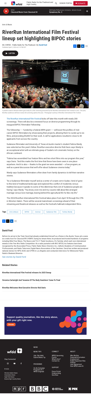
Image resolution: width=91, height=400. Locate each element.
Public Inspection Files (77, 361)
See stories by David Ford (14, 256)
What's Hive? (56, 359)
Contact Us (55, 361)
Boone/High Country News (12, 379)
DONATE (81, 3)
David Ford (43, 45)
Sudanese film (51, 212)
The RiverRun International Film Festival (24, 119)
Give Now (55, 375)
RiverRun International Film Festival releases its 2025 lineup (26, 272)
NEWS (36, 347)
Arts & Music (7, 24)
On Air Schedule (39, 368)
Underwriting (56, 373)
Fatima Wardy (67, 212)
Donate (11, 324)
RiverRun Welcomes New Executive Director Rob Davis (24, 287)
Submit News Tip (39, 357)
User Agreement (76, 364)
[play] (6, 11)
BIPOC (27, 212)
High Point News (9, 377)
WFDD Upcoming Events (57, 356)
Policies (73, 362)
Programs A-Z (39, 370)
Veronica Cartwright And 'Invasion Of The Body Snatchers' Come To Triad (31, 280)
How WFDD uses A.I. (77, 366)
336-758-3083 (39, 356)
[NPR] (19, 389)
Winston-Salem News (11, 373)
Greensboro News (9, 375)
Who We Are (74, 355)
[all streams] (87, 11)
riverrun (38, 212)
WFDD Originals (39, 371)
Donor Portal (66, 3)
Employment (74, 359)
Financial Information (77, 357)
